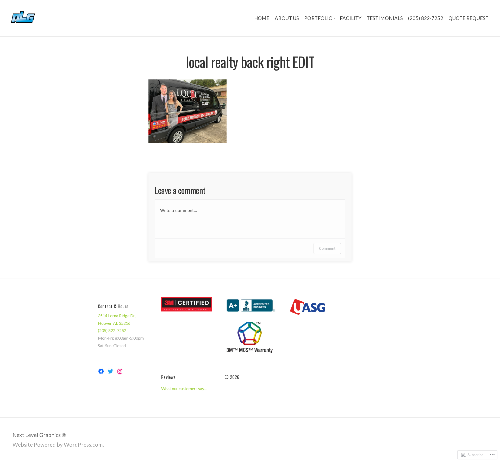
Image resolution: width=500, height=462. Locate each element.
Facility (350, 18)
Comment (327, 248)
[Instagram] (120, 371)
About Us (287, 18)
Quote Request (468, 18)
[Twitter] (110, 371)
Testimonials (385, 18)
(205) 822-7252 (425, 18)
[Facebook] (101, 371)
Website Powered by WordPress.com (57, 444)
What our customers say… (184, 388)
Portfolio (318, 18)
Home (261, 18)
